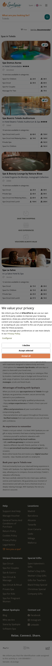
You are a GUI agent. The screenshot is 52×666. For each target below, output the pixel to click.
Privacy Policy (13, 333)
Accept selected (26, 350)
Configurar (7, 338)
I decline (26, 345)
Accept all (26, 356)
